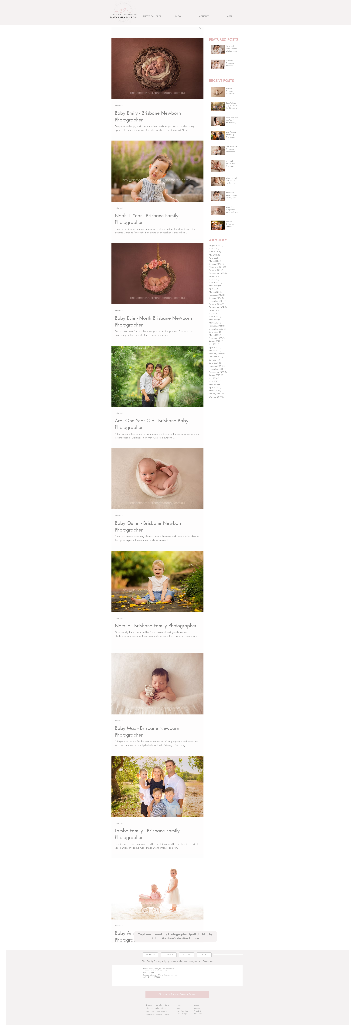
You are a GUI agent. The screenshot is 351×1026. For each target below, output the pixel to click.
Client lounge (182, 1014)
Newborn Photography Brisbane (157, 1005)
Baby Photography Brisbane (155, 1008)
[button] (152, 16)
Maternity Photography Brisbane (157, 1014)
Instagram (193, 961)
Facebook (208, 961)
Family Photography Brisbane (156, 1011)
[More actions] (199, 105)
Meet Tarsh (198, 1014)
